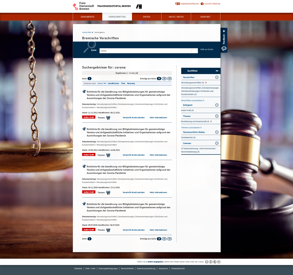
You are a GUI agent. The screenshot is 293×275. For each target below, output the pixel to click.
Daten (146, 17)
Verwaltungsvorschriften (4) (194, 82)
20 (164, 78)
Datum (100, 83)
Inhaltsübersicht (178, 268)
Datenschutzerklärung (146, 268)
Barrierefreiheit (127, 268)
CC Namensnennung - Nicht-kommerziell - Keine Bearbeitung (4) (198, 150)
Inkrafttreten (113, 83)
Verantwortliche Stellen (194, 132)
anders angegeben (155, 261)
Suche (93, 50)
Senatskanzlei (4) (188, 137)
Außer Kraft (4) (187, 110)
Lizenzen (187, 143)
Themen (187, 116)
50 (169, 78)
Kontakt (206, 17)
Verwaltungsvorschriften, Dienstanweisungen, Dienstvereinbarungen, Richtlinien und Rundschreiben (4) (200, 91)
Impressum (163, 268)
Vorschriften (117, 17)
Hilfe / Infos (176, 17)
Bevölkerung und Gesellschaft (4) (196, 121)
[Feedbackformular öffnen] (223, 40)
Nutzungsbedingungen (108, 268)
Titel (123, 83)
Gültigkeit (187, 105)
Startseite (78, 268)
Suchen (195, 51)
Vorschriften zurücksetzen (192, 100)
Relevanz (131, 83)
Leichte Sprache (212, 3)
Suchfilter (192, 70)
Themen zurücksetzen (191, 127)
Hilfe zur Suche (206, 49)
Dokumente (87, 17)
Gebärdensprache (190, 3)
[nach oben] (283, 265)
